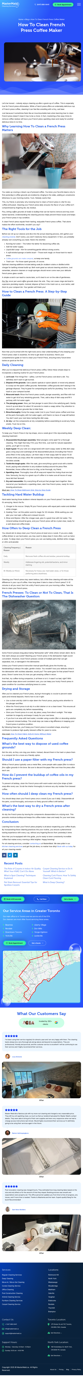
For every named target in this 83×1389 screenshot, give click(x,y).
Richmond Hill (53, 1275)
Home (21, 19)
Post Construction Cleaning (12, 1293)
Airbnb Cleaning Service (11, 1297)
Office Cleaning (8, 1289)
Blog (27, 19)
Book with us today (65, 846)
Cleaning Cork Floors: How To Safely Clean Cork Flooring (59, 876)
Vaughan (51, 1297)
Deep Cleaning (7, 1278)
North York (52, 1278)
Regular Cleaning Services (12, 1275)
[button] (79, 5)
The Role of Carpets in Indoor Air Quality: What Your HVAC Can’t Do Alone (22, 870)
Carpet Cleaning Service (11, 1304)
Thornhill (51, 1308)
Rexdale (51, 1304)
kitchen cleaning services (12, 846)
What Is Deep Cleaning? (54, 882)
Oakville (51, 1293)
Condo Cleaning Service (11, 1286)
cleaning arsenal (8, 237)
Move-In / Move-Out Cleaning (13, 1282)
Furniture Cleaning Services (12, 1301)
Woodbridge (53, 1286)
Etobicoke (52, 1301)
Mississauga (52, 1282)
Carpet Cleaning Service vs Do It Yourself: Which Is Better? (57, 870)
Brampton (52, 1312)
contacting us (35, 843)
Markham (51, 1289)
